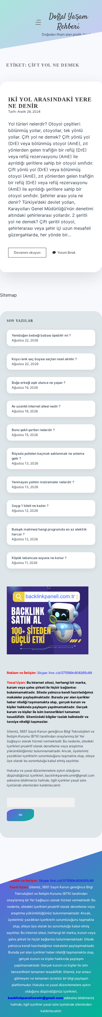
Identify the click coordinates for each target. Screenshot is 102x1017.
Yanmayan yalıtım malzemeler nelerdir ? (43, 482)
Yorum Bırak (66, 252)
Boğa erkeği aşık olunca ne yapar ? (38, 383)
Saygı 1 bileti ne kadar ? (30, 506)
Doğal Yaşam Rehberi (68, 21)
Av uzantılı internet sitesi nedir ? (36, 406)
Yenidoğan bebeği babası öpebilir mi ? (41, 335)
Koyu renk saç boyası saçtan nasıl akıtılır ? (44, 359)
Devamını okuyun (30, 254)
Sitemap (8, 295)
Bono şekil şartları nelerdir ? (33, 430)
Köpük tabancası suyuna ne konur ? (39, 558)
